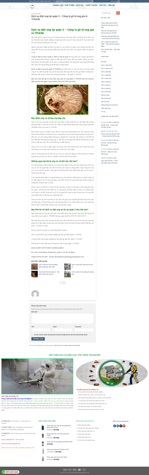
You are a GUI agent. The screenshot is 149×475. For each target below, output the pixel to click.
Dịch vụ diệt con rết (107, 68)
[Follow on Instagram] (117, 425)
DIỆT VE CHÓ (105, 102)
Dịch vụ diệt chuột (106, 65)
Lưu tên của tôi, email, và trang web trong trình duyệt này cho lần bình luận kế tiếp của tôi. (61, 334)
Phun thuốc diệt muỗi (18, 403)
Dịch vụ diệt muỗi (106, 78)
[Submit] (92, 1)
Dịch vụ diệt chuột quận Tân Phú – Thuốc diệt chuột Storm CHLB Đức (109, 160)
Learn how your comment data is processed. (67, 345)
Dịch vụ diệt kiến (106, 75)
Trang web (78, 326)
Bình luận (34, 312)
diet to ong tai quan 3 (62, 57)
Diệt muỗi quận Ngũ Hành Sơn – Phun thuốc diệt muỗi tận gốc (110, 37)
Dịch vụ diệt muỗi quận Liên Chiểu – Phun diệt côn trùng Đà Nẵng (110, 44)
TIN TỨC (102, 5)
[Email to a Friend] (64, 282)
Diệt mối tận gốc (106, 98)
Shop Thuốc (92, 5)
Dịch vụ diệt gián (106, 72)
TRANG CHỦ (58, 5)
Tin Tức (103, 111)
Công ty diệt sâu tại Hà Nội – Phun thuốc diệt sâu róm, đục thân (109, 25)
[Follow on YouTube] (124, 425)
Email (55, 326)
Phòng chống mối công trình (109, 105)
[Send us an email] (120, 425)
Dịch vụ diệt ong (36, 13)
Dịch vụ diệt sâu (106, 92)
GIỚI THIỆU (69, 5)
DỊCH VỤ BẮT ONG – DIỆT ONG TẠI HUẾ (110, 51)
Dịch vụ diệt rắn (105, 85)
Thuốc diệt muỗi (106, 108)
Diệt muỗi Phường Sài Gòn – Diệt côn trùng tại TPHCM (109, 32)
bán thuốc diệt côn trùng (44, 403)
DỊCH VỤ (79, 5)
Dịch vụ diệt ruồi (106, 88)
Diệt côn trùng (105, 95)
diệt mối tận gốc (11, 401)
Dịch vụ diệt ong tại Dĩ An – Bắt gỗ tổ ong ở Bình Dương (109, 142)
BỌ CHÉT (104, 62)
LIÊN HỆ (111, 5)
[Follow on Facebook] (114, 425)
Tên (33, 326)
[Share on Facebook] (61, 282)
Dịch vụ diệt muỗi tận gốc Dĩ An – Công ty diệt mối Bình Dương (110, 124)
